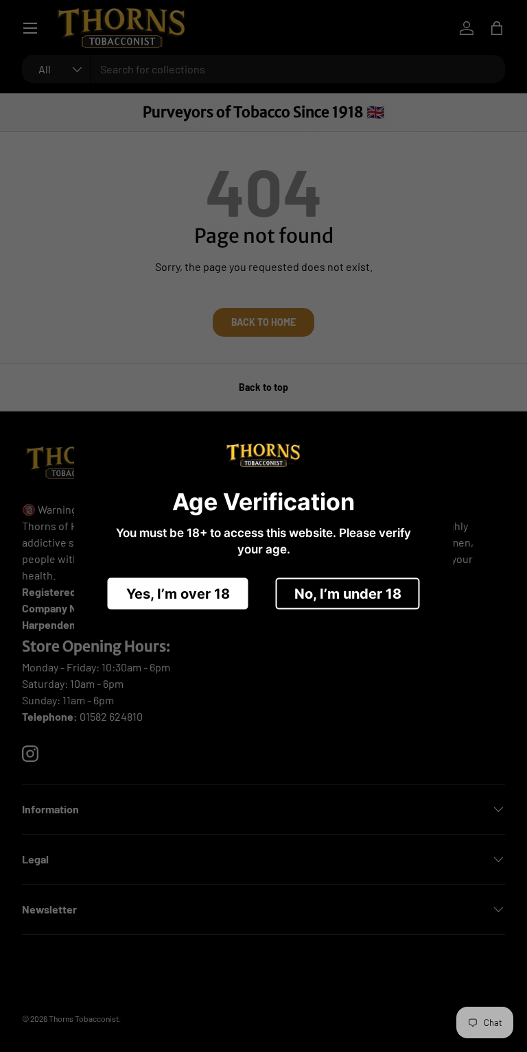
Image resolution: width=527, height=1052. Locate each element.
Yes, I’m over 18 (178, 593)
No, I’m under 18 (347, 593)
